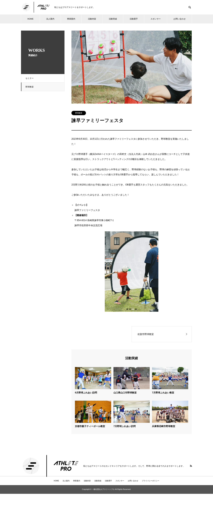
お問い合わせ (179, 19)
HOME (30, 19)
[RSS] (191, 466)
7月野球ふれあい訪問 (124, 426)
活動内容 (92, 19)
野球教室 (30, 87)
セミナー (30, 78)
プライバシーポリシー (150, 481)
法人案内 (50, 19)
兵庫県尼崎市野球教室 (163, 426)
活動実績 (113, 19)
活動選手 (134, 19)
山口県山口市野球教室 (125, 392)
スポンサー (156, 19)
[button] (127, 309)
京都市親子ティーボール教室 (90, 426)
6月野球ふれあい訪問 (86, 392)
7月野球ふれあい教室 (163, 392)
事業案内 (71, 19)
